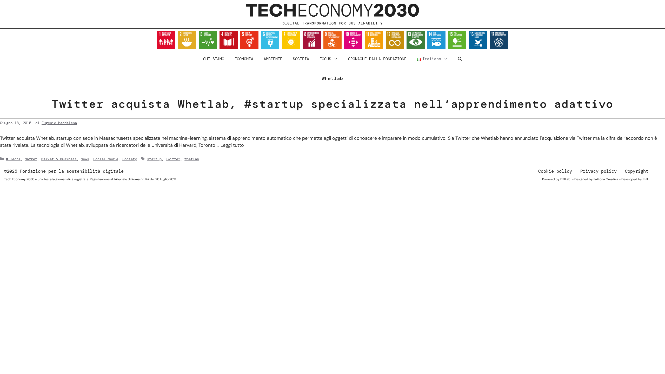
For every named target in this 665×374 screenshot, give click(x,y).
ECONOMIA (244, 59)
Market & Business (59, 159)
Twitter (173, 159)
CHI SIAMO (213, 59)
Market (31, 159)
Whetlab (191, 159)
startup (154, 159)
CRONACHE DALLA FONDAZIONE (377, 59)
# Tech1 (13, 159)
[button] (460, 59)
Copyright (636, 171)
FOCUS (325, 59)
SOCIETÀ (301, 59)
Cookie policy (555, 171)
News (85, 159)
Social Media (105, 159)
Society (129, 159)
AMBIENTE (273, 59)
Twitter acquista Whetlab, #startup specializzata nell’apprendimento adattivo (332, 104)
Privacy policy (598, 171)
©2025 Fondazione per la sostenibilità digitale (64, 171)
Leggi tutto (232, 145)
